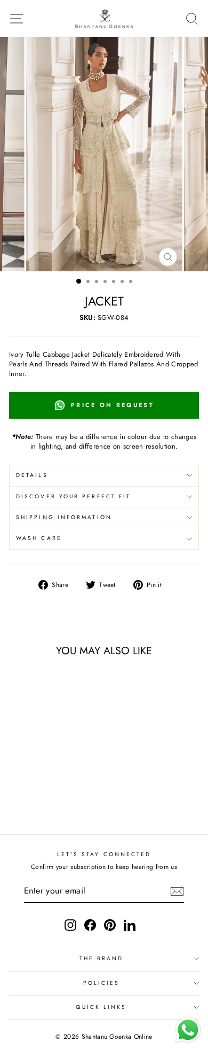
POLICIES (101, 983)
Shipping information (64, 517)
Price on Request (112, 405)
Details (32, 475)
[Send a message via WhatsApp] (188, 1030)
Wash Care (39, 538)
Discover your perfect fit (73, 496)
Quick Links (101, 1007)
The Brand (101, 958)
